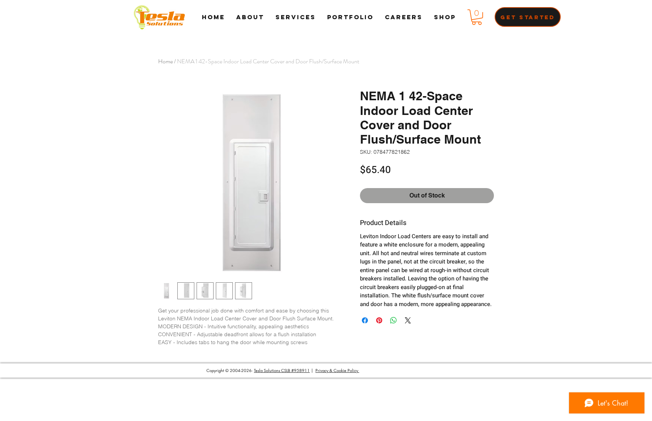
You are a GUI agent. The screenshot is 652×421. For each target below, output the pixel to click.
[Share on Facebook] (364, 320)
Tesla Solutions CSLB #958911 (282, 370)
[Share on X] (407, 320)
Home (165, 61)
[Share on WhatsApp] (393, 320)
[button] (476, 17)
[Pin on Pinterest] (379, 320)
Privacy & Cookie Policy (337, 370)
